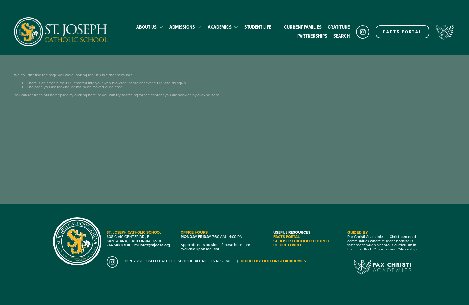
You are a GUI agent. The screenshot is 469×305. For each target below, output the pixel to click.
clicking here (85, 95)
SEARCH (341, 36)
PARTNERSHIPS (312, 36)
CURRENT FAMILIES (303, 27)
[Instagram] (362, 32)
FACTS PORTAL (402, 32)
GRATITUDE (339, 27)
